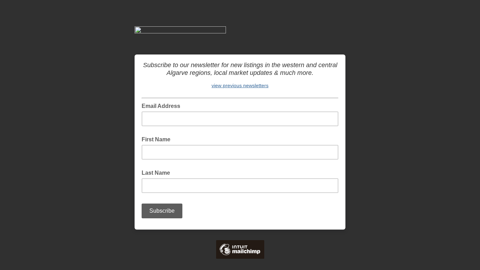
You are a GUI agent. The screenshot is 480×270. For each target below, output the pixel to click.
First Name (156, 139)
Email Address (163, 105)
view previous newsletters (240, 85)
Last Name (156, 173)
